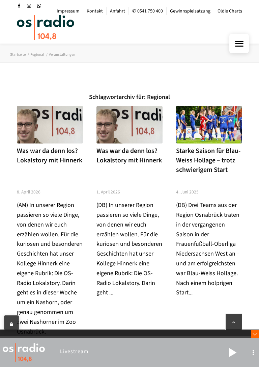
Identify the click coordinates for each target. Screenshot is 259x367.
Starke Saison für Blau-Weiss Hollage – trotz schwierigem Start (208, 160)
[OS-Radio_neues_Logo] (45, 27)
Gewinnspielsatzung (190, 11)
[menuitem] (68, 11)
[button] (232, 352)
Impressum (68, 11)
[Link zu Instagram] (29, 6)
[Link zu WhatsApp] (39, 6)
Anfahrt (117, 11)
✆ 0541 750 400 (147, 11)
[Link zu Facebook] (19, 6)
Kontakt (95, 11)
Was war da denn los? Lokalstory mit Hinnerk (49, 155)
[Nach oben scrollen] (233, 321)
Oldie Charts (230, 11)
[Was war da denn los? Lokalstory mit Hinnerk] (50, 124)
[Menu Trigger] (239, 43)
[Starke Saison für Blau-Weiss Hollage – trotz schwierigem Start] (209, 124)
